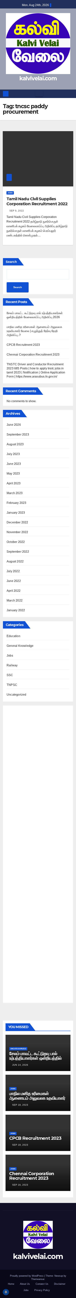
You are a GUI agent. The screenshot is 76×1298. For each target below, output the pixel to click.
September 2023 (18, 434)
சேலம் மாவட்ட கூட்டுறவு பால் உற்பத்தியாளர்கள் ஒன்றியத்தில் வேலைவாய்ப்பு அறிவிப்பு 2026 (35, 1058)
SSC (10, 675)
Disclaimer (59, 1284)
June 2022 (14, 580)
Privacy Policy (42, 1290)
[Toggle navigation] (39, 94)
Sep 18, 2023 (20, 1105)
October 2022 (16, 541)
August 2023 (15, 444)
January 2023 (16, 512)
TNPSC (12, 684)
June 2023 (14, 463)
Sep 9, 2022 (16, 210)
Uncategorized (16, 694)
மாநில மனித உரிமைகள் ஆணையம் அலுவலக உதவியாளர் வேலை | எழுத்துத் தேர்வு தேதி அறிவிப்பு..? (34, 331)
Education (13, 636)
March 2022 (15, 600)
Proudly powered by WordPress (27, 1275)
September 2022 (18, 551)
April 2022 (13, 590)
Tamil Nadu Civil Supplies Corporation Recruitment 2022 (37, 201)
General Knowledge (20, 645)
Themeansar (37, 1279)
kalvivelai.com (38, 78)
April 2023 (13, 483)
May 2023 (13, 473)
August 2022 (15, 561)
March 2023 (15, 493)
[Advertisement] (38, 853)
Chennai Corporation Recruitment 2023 (33, 354)
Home (11, 1284)
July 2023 (13, 454)
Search (11, 262)
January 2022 (16, 610)
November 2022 (17, 532)
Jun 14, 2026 (20, 1065)
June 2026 (14, 424)
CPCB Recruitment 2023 (23, 344)
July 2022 (13, 571)
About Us (25, 1284)
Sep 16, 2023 (20, 1185)
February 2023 (16, 502)
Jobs (10, 193)
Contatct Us (42, 1284)
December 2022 (17, 522)
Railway (12, 665)
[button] (71, 93)
